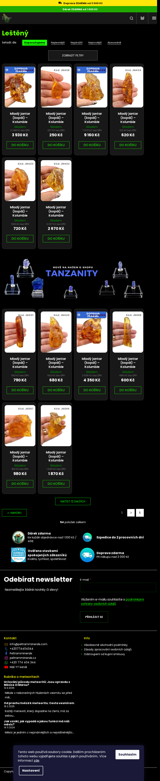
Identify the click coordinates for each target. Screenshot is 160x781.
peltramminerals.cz (23, 658)
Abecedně (114, 42)
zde (36, 760)
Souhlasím (127, 754)
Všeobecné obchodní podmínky (106, 645)
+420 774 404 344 (23, 662)
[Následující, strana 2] (131, 513)
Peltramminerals (21, 653)
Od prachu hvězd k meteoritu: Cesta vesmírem (39, 703)
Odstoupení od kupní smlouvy (104, 654)
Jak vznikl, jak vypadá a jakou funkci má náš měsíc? (36, 723)
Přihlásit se (94, 617)
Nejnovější (95, 42)
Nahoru (16, 513)
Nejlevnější (58, 42)
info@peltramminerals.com (28, 644)
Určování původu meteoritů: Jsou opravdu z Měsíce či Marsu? (37, 684)
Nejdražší (77, 42)
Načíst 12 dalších (72, 501)
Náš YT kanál (18, 667)
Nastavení (31, 770)
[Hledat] (131, 18)
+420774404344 (21, 649)
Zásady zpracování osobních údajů (108, 649)
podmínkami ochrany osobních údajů (112, 601)
